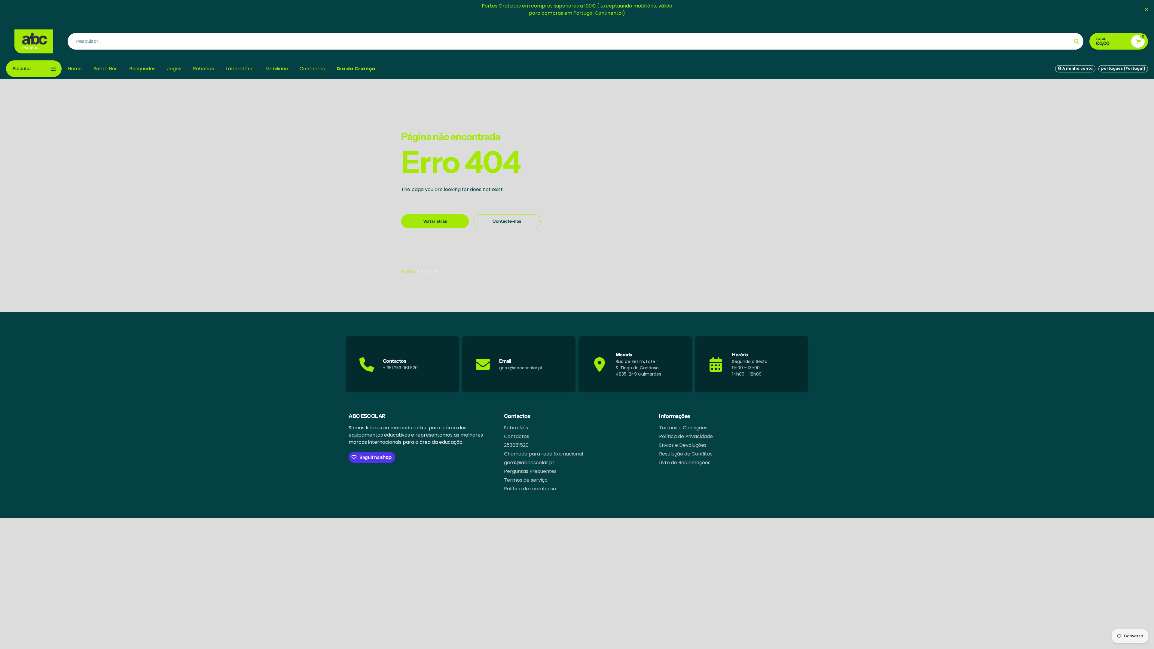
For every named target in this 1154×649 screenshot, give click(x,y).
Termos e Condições (683, 427)
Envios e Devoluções (683, 445)
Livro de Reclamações (684, 462)
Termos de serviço (526, 480)
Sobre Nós (516, 427)
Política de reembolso (530, 488)
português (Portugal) (1123, 68)
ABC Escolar (428, 271)
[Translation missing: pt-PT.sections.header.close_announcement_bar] (1146, 10)
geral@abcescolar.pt (529, 462)
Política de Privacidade (686, 436)
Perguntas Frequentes (530, 471)
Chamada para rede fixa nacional (543, 453)
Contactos (516, 436)
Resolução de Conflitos (686, 453)
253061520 (516, 445)
